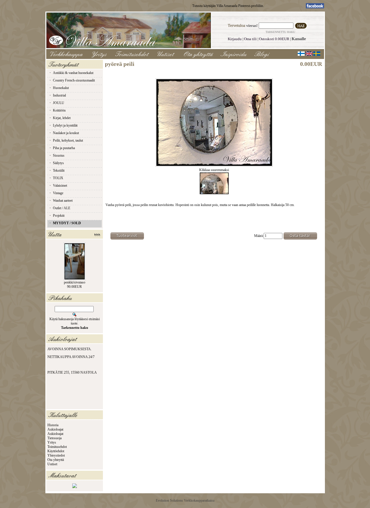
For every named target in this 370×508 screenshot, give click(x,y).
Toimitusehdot (57, 447)
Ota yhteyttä (55, 460)
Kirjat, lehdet (62, 118)
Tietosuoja (54, 438)
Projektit (58, 216)
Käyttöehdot (55, 451)
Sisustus (58, 155)
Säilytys (58, 163)
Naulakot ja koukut (66, 133)
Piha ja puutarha (64, 148)
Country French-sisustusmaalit (74, 80)
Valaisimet (60, 185)
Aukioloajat (55, 429)
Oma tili (250, 39)
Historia (52, 425)
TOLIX (58, 178)
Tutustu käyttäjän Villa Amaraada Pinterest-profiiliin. (228, 6)
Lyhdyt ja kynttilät (65, 125)
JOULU (58, 103)
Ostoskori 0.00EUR (274, 39)
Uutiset (52, 464)
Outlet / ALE (61, 208)
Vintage (58, 193)
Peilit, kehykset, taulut (68, 140)
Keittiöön (59, 110)
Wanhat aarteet (63, 201)
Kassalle (299, 39)
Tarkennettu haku (280, 32)
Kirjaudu (235, 39)
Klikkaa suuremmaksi (214, 170)
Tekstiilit (58, 170)
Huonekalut (61, 88)
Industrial (59, 95)
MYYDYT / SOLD (67, 223)
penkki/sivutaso (74, 282)
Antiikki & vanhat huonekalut (73, 73)
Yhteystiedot (56, 455)
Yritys (51, 442)
